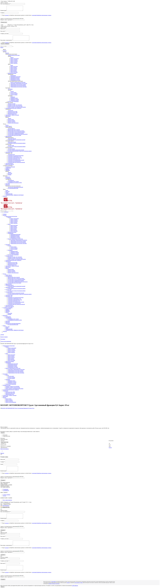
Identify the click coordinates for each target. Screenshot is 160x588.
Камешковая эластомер (15, 80)
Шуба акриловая (14, 66)
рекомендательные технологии (54, 583)
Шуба (11, 65)
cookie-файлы (53, 581)
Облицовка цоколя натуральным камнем (16, 143)
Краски (9, 118)
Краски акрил (11, 119)
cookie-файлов (75, 585)
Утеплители (10, 110)
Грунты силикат (13, 94)
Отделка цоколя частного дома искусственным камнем (20, 151)
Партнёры (8, 183)
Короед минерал (13, 63)
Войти (1, 47)
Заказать (2, 432)
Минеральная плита (12, 113)
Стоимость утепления (10, 166)
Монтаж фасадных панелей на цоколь (16, 130)
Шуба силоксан (13, 68)
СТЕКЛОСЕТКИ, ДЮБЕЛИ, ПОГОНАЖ (14, 195)
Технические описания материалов (15, 187)
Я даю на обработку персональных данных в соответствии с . (26, 15)
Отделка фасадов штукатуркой (14, 135)
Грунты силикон (14, 93)
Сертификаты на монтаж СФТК (15, 182)
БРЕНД (9, 172)
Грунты (12, 91)
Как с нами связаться (7, 500)
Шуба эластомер (14, 72)
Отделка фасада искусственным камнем (16, 131)
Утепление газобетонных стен (14, 156)
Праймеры (12, 96)
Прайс (7, 190)
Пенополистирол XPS (12, 112)
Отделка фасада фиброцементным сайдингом (17, 134)
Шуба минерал (13, 71)
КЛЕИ (7, 192)
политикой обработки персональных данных (41, 15)
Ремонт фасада (9, 126)
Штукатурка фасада (10, 164)
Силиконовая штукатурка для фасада (13, 108)
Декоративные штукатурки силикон (18, 84)
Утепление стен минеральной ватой (15, 155)
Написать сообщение (5, 43)
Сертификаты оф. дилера (13, 181)
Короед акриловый (14, 58)
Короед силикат (13, 62)
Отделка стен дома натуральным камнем (16, 146)
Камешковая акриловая (15, 76)
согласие (7, 15)
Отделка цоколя (11, 148)
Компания (8, 176)
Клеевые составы (11, 103)
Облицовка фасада (12, 138)
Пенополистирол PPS (12, 111)
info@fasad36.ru (6, 505)
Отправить (3, 480)
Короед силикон (13, 59)
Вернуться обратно (4, 448)
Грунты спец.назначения (13, 101)
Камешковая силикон (15, 78)
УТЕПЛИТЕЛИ (9, 193)
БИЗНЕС (7, 169)
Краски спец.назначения (13, 122)
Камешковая (13, 75)
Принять (2, 586)
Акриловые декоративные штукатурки (18, 83)
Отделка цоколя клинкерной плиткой (16, 149)
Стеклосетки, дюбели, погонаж (12, 114)
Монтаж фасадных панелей (14, 129)
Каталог (7, 52)
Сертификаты (11, 180)
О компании (8, 178)
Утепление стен (11, 154)
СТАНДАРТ (8, 167)
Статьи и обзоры (6, 494)
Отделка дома (11, 145)
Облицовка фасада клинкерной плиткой (16, 139)
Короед (12, 57)
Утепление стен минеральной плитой (16, 160)
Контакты (8, 184)
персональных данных (79, 582)
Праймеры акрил (14, 98)
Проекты (5, 196)
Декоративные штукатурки (14, 55)
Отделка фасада (11, 128)
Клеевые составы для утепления (15, 104)
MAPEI (9, 174)
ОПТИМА (8, 170)
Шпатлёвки (8, 116)
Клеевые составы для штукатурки (15, 105)
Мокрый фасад (9, 136)
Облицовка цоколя (12, 142)
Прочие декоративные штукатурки (17, 82)
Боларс (110, 447)
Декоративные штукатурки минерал (18, 85)
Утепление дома (9, 152)
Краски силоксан (11, 121)
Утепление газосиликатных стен (15, 157)
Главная (4, 50)
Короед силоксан (14, 60)
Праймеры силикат (14, 100)
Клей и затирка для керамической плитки (17, 107)
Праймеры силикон (14, 99)
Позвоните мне (4, 22)
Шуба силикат (13, 69)
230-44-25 (4, 211)
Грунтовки (10, 89)
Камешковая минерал (15, 77)
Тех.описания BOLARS (13, 188)
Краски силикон (11, 120)
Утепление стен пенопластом (14, 161)
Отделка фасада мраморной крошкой (16, 133)
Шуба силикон (13, 67)
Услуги (7, 125)
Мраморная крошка (12, 73)
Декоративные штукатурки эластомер (18, 86)
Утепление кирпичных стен (14, 158)
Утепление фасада (9, 163)
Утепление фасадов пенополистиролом (16, 162)
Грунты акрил (13, 92)
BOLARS (10, 173)
